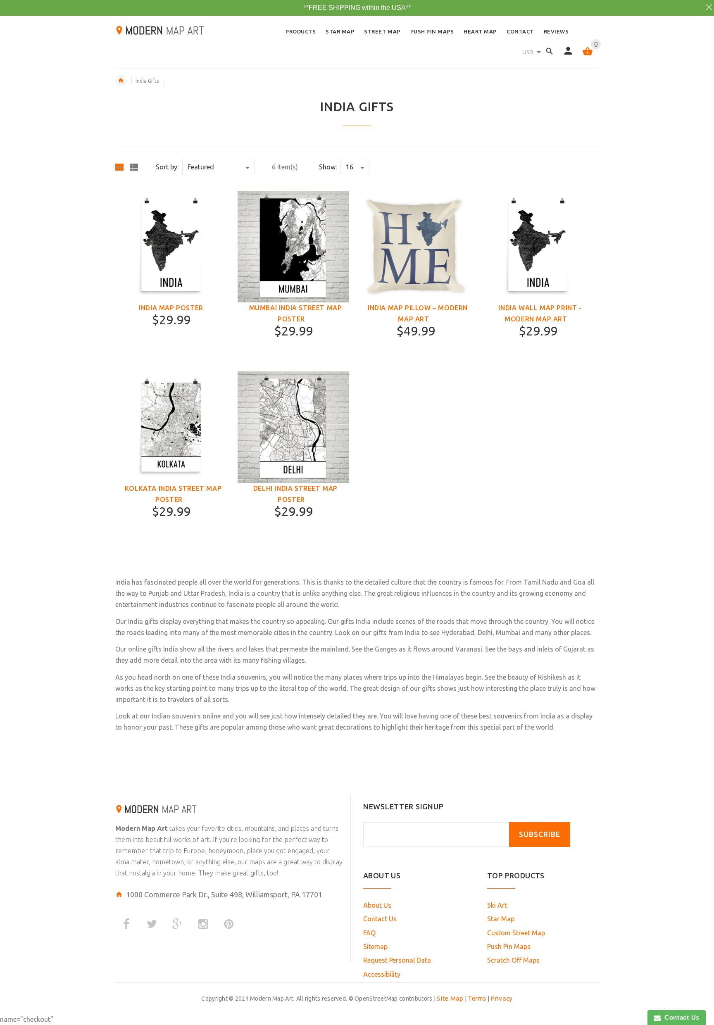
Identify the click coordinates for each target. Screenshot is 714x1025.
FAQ (369, 933)
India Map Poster (171, 308)
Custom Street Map (516, 933)
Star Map (500, 919)
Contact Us (380, 919)
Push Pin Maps (509, 946)
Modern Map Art (141, 828)
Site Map (450, 998)
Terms (477, 998)
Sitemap (375, 946)
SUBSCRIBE (539, 834)
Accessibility (381, 974)
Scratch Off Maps (513, 960)
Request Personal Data (397, 960)
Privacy (502, 998)
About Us (377, 905)
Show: (328, 167)
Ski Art (497, 905)
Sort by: (167, 167)
